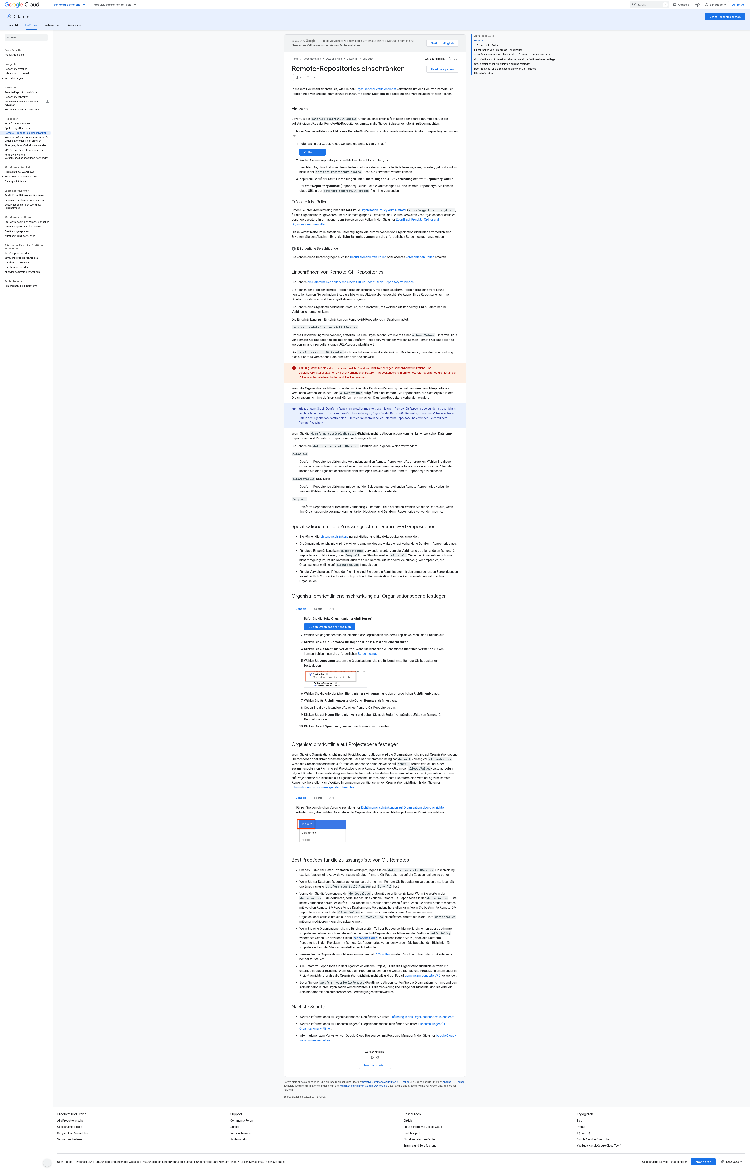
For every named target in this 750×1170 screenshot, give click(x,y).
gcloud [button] (317, 608)
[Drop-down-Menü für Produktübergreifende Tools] (136, 4)
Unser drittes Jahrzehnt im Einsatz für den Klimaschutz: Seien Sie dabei (240, 1161)
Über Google (64, 1161)
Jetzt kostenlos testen (725, 17)
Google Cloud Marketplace (73, 1133)
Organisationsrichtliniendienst (375, 89)
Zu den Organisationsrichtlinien (330, 627)
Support (235, 1126)
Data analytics (334, 58)
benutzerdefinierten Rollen (368, 257)
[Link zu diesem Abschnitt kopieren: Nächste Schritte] (330, 1007)
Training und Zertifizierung (420, 1145)
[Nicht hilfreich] (455, 59)
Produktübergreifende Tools (112, 4)
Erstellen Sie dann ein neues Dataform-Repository (379, 418)
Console (683, 4)
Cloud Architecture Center (420, 1139)
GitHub (408, 1120)
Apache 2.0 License (453, 1081)
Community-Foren (241, 1120)
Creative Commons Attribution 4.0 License (385, 1081)
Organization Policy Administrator (384, 210)
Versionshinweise (241, 1133)
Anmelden (738, 4)
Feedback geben (442, 69)
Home (295, 58)
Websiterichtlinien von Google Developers (363, 1085)
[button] (25, 78)
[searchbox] (26, 37)
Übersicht (11, 25)
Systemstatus (239, 1139)
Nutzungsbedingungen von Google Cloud (168, 1161)
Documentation (312, 58)
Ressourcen (75, 25)
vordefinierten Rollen (420, 257)
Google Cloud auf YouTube (593, 1139)
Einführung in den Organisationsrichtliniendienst (422, 1017)
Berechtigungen (368, 654)
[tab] (301, 608)
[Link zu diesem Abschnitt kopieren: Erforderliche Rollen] (331, 202)
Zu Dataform (312, 152)
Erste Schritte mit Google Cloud (423, 1126)
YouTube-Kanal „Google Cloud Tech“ (599, 1145)
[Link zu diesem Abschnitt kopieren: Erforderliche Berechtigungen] (343, 248)
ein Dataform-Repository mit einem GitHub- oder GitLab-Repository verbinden (360, 282)
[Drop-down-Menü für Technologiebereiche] (85, 4)
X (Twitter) (583, 1133)
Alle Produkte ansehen (71, 1120)
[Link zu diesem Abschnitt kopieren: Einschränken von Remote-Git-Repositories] (387, 272)
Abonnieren (703, 1162)
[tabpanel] (375, 672)
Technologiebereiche (66, 4)
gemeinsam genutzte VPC (423, 975)
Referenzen (52, 25)
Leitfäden (31, 25)
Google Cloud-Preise (69, 1126)
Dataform (21, 16)
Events (581, 1126)
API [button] (331, 608)
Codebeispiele (412, 1133)
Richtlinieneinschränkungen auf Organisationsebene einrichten (403, 807)
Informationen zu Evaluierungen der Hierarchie (323, 787)
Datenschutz (84, 1161)
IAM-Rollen (382, 954)
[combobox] (649, 4)
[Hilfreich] (450, 59)
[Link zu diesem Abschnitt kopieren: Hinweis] (312, 109)
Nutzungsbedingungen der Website (117, 1161)
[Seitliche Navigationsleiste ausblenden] (47, 1163)
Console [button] (300, 608)
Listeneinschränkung (334, 536)
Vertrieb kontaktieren (70, 1139)
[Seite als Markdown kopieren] (308, 77)
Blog (579, 1120)
